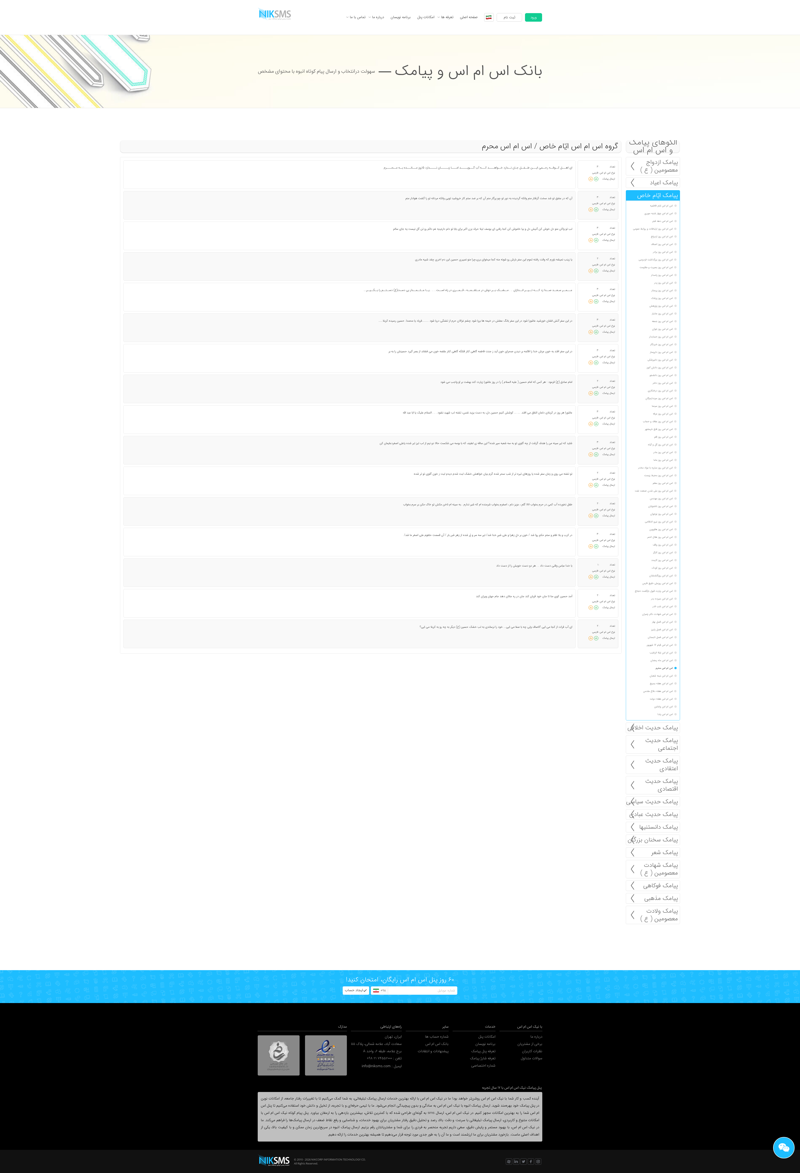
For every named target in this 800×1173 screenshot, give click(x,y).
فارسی (595, 173)
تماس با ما (357, 17)
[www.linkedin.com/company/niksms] (516, 1161)
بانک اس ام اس (437, 1044)
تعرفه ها (447, 17)
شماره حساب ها (437, 1036)
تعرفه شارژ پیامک (482, 1058)
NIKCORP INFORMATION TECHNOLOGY (336, 1159)
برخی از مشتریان (530, 1044)
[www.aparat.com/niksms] (509, 1161)
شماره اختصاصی (483, 1065)
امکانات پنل (425, 17)
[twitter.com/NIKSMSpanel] (523, 1161)
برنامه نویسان (401, 17)
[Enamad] (326, 1055)
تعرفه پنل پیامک (483, 1051)
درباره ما (378, 17)
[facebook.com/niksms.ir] (531, 1161)
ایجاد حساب (354, 990)
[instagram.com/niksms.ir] (538, 1161)
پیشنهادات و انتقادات (433, 1051)
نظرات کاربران (532, 1051)
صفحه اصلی (469, 17)
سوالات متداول (531, 1058)
